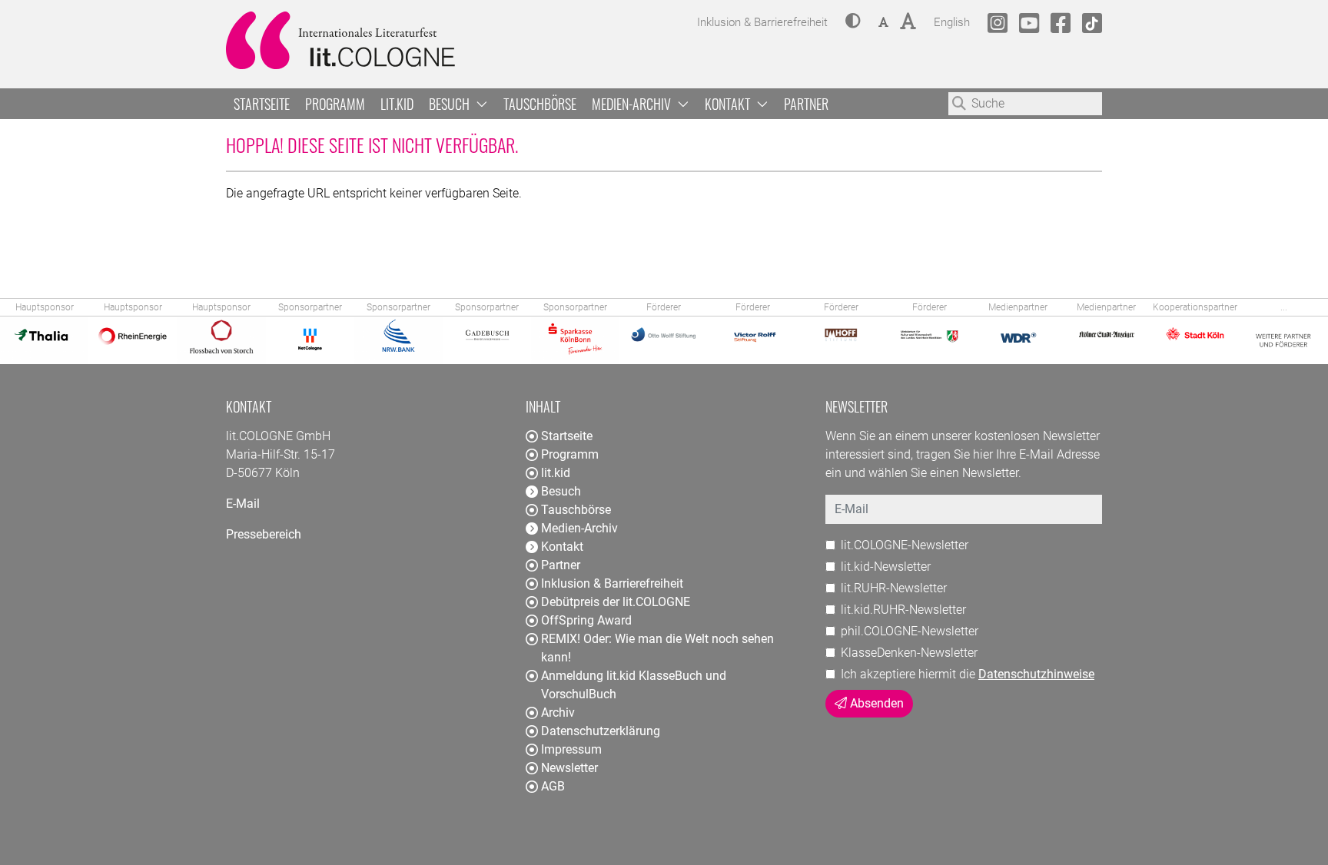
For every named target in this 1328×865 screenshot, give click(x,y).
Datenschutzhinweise (1036, 674)
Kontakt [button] (729, 104)
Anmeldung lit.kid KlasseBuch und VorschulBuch (633, 684)
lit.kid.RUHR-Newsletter (903, 609)
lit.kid (396, 104)
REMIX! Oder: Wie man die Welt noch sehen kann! (657, 647)
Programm (335, 104)
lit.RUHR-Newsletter (894, 588)
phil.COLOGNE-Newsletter (909, 631)
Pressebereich (263, 534)
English (952, 22)
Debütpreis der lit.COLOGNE (615, 602)
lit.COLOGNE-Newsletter (904, 545)
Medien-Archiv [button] (633, 104)
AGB (553, 786)
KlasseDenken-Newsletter (909, 652)
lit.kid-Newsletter (886, 566)
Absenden (875, 703)
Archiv (558, 712)
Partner (806, 104)
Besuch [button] (451, 104)
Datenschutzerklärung (600, 731)
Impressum (571, 749)
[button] (853, 22)
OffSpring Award (586, 620)
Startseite (262, 104)
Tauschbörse (539, 104)
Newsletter (569, 768)
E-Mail (243, 503)
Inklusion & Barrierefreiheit (612, 583)
